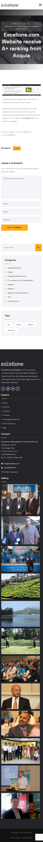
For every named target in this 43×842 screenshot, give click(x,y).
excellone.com (28, 118)
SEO (9, 297)
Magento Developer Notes (18, 293)
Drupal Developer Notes (17, 276)
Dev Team (10, 132)
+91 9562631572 (10, 468)
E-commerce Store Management (20, 280)
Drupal (17, 148)
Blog (4, 428)
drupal (18, 325)
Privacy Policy (15, 838)
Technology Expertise (11, 419)
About (5, 403)
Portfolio (6, 415)
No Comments (9, 135)
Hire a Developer (9, 424)
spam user (11, 330)
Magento (11, 289)
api (8, 325)
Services (6, 407)
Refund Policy (28, 838)
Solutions (6, 411)
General (11, 285)
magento (30, 325)
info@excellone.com (11, 464)
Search (38, 247)
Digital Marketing (14, 268)
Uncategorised (13, 301)
